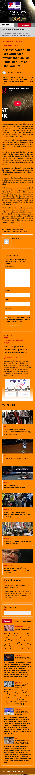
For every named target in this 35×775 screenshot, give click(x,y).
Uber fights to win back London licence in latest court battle (16, 486)
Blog (14, 771)
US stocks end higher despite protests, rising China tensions (21, 712)
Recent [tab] (17, 621)
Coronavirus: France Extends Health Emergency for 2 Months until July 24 (17, 514)
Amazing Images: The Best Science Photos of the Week (23, 658)
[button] (16, 25)
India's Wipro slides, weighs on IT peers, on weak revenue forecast (16, 349)
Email (7, 299)
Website (8, 308)
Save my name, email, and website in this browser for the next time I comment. (18, 319)
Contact (20, 771)
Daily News (18, 41)
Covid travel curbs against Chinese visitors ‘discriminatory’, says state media (17, 432)
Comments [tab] (27, 621)
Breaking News (8, 41)
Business (19, 340)
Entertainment (8, 45)
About (9, 771)
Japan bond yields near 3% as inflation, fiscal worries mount (22, 629)
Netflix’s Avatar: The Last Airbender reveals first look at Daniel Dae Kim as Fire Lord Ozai (16, 58)
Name (8, 290)
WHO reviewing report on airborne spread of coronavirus (22, 685)
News (16, 45)
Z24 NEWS (17, 12)
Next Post (8, 336)
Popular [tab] (7, 621)
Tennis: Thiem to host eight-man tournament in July (17, 460)
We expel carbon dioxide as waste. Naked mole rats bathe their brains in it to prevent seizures (23, 742)
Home (3, 771)
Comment (9, 267)
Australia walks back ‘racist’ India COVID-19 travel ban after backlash (16, 570)
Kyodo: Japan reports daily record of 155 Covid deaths (17, 542)
